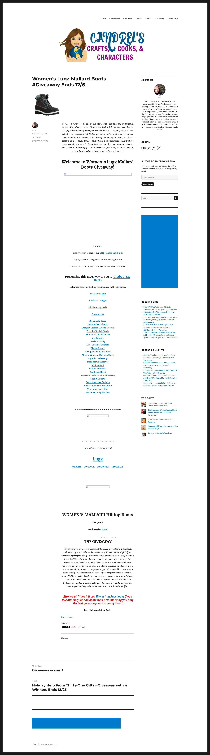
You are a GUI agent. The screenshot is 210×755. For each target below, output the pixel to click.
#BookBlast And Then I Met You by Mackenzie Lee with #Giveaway (160, 378)
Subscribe (148, 184)
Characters (114, 19)
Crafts (148, 19)
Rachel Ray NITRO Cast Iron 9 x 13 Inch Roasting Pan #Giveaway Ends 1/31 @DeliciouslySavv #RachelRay (158, 327)
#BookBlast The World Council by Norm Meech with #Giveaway (159, 357)
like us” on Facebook (109, 596)
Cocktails (127, 19)
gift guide (36, 141)
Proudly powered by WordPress (46, 744)
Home (103, 19)
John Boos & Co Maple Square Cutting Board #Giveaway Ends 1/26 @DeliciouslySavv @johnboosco (160, 319)
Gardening (159, 19)
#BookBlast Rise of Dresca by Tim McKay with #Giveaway (159, 365)
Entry (64, 617)
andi (34, 130)
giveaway (44, 141)
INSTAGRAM (103, 467)
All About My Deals (98, 307)
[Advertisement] (76, 723)
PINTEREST (117, 467)
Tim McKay (147, 370)
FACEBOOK (89, 467)
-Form (70, 617)
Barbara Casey (148, 383)
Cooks (139, 19)
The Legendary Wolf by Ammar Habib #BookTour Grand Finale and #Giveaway (162, 412)
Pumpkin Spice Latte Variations (160, 433)
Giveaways (173, 19)
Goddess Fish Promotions (153, 355)
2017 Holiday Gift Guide (111, 253)
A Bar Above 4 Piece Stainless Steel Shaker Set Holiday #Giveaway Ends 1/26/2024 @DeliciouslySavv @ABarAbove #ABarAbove (160, 335)
